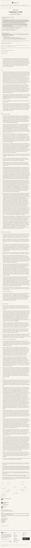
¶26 (2, 291)
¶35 (2, 347)
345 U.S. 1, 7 (13, 155)
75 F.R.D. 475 (20, 472)
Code (14, 534)
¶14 (2, 167)
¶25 (2, 287)
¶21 (2, 252)
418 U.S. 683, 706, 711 (23, 221)
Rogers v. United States (19, 202)
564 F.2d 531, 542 (13, 175)
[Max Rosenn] (2, 507)
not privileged (5, 336)
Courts (14, 537)
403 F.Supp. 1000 (16, 167)
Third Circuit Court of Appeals (15, 13)
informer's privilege (10, 323)
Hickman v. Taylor (6, 27)
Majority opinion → (5, 503)
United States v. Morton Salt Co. (11, 280)
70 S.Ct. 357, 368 (24, 280)
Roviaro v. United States (12, 27)
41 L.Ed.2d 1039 (8, 222)
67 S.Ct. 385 (8, 209)
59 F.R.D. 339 (12, 406)
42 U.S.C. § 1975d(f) (8, 81)
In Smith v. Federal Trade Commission (8, 167)
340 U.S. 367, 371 (24, 202)
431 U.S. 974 (15, 283)
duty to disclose (20, 361)
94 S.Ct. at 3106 (14, 427)
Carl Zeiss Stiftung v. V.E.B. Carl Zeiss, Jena (15, 400)
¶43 (2, 429)
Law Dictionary (15, 535)
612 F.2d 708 (20, 237)
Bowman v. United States (16, 203)
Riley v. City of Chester (14, 237)
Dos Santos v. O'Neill (22, 406)
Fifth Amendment (16, 195)
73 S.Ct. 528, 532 (18, 155)
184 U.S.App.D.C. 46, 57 (6, 175)
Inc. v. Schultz (25, 176)
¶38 (2, 378)
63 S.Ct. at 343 (10, 291)
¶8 (2, 124)
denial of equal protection (11, 247)
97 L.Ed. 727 (22, 155)
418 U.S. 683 (24, 316)
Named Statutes (16, 539)
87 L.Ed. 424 (6, 282)
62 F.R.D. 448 (27, 406)
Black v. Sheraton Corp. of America (24, 174)
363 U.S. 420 (5, 296)
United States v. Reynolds (7, 155)
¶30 (2, 322)
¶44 (2, 436)
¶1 (2, 58)
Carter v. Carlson (23, 164)
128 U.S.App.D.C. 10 (23, 401)
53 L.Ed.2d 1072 (24, 283)
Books (14, 541)
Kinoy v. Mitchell (4, 472)
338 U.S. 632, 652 (18, 280)
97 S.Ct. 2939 (19, 283)
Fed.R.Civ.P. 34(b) (24, 146)
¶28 (2, 305)
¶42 (2, 418)
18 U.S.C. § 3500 (26, 350)
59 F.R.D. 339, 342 (7, 189)
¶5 (2, 100)
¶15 (2, 180)
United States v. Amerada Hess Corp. (22, 209)
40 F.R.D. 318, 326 (24, 400)
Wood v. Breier (26, 430)
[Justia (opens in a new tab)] (10, 541)
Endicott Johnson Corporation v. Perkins (11, 281)
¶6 (2, 103)
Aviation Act (4, 319)
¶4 (2, 94)
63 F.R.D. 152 (16, 391)
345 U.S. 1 (14, 315)
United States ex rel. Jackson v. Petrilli (8, 391)
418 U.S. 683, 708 (24, 467)
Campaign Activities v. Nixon (10, 223)
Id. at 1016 (15, 174)
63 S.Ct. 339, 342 (26, 281)
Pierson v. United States (25, 175)
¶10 (2, 143)
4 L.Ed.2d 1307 (13, 296)
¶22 (2, 255)
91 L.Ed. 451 (12, 209)
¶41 (2, 410)
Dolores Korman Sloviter (6, 502)
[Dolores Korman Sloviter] (2, 503)
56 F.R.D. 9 (17, 395)
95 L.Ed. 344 (9, 203)
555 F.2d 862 (5, 283)
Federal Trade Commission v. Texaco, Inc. (16, 282)
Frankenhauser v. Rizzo (6, 406)
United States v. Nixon (17, 27)
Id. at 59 (4, 339)
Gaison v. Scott (25, 391)
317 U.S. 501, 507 (20, 281)
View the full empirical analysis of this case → (6, 43)
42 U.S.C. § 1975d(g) (15, 104)
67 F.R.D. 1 (8, 472)
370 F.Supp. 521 (17, 223)
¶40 (2, 387)
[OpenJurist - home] (15, 2)
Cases (14, 533)
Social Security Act (17, 319)
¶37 (2, 367)
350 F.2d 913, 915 (23, 203)
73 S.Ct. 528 (17, 315)
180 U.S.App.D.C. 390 (25, 282)
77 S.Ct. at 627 (8, 339)
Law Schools (15, 538)
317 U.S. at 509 (5, 291)
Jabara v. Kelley (16, 472)
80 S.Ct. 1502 (9, 296)
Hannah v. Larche (26, 295)
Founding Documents (16, 540)
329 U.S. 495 (5, 209)
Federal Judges (15, 536)
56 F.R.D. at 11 (19, 188)
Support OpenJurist (25, 538)
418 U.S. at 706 (9, 427)
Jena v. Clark (18, 401)
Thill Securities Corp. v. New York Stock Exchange (21, 186)
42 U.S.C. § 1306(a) (23, 319)
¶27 (2, 293)
